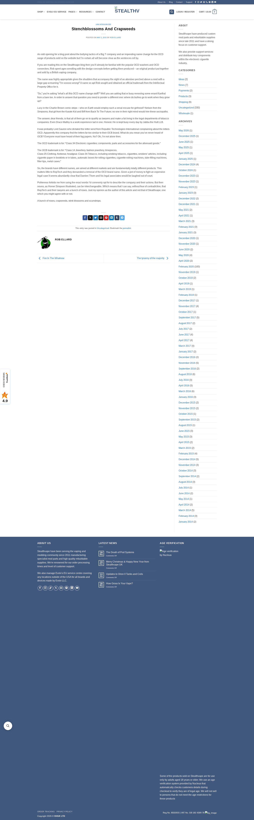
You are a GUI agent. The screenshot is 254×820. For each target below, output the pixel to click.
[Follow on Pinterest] (209, 2)
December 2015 (187, 402)
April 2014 (184, 504)
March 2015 (185, 448)
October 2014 (186, 470)
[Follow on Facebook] (195, 2)
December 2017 (187, 300)
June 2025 (184, 142)
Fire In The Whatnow (53, 258)
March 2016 (185, 391)
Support (189, 2)
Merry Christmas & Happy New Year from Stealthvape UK (127, 563)
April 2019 (184, 283)
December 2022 (187, 198)
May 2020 (184, 255)
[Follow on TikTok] (50, 588)
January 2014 (186, 521)
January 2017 (186, 351)
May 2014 (184, 499)
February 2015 (186, 453)
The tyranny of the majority (151, 258)
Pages (71, 12)
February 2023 (186, 187)
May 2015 (184, 436)
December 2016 (187, 357)
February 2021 (186, 227)
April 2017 (184, 340)
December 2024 (187, 164)
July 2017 (184, 329)
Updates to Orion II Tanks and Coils (124, 574)
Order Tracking (46, 812)
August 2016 (185, 374)
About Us (162, 2)
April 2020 (184, 261)
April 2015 (184, 442)
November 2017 (187, 306)
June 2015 (184, 431)
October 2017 (186, 312)
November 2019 (187, 272)
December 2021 (187, 204)
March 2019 (185, 289)
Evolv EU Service (56, 12)
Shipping (183, 102)
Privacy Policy (64, 812)
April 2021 (184, 215)
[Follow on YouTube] (215, 2)
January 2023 (186, 193)
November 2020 (187, 244)
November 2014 (187, 465)
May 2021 (184, 210)
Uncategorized (103, 24)
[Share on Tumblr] (117, 217)
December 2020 (187, 238)
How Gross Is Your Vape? (119, 583)
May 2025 (184, 147)
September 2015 (187, 419)
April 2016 (184, 385)
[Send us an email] (204, 2)
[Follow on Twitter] (201, 2)
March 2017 (185, 346)
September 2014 (187, 476)
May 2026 (184, 130)
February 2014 (186, 516)
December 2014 (187, 459)
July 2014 (184, 487)
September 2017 (187, 317)
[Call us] (207, 2)
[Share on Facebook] (85, 217)
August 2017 (185, 323)
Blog (171, 2)
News (182, 85)
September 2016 (187, 368)
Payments (184, 90)
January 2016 (186, 397)
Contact (179, 2)
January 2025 (186, 159)
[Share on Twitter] (95, 217)
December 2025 (187, 136)
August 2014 (185, 482)
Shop (40, 12)
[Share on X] (90, 217)
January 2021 (186, 232)
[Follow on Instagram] (198, 2)
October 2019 (186, 278)
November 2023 (187, 181)
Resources (85, 12)
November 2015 (187, 408)
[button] (208, 12)
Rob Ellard (115, 37)
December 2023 (187, 176)
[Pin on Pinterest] (106, 217)
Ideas (181, 79)
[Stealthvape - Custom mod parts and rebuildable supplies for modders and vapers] (127, 12)
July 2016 (184, 380)
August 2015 (185, 425)
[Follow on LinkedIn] (212, 2)
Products (183, 96)
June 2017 (184, 334)
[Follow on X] (56, 588)
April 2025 (184, 153)
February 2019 (186, 295)
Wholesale (184, 113)
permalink (127, 228)
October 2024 (186, 170)
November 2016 (187, 363)
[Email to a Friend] (100, 217)
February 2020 (186, 266)
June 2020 (184, 249)
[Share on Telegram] (122, 217)
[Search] (171, 12)
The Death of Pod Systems (120, 552)
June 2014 (184, 493)
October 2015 (186, 414)
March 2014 (185, 510)
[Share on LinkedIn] (111, 217)
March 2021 (185, 221)
